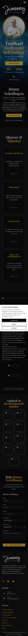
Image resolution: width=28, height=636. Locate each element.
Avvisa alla (14, 328)
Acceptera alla (14, 320)
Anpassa (14, 324)
